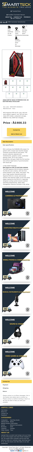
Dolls (11, 426)
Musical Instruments (16, 425)
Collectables (14, 423)
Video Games (5, 430)
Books (12, 421)
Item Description (8, 141)
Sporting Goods (15, 420)
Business (3, 426)
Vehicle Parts (5, 421)
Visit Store (4, 410)
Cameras (3, 428)
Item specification (8, 145)
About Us (8, 17)
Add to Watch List (16, 134)
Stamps (12, 428)
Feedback (27, 17)
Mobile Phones (5, 423)
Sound (3, 425)
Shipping (5, 388)
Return (5, 391)
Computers (4, 420)
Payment (5, 384)
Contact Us (18, 17)
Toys (11, 430)
